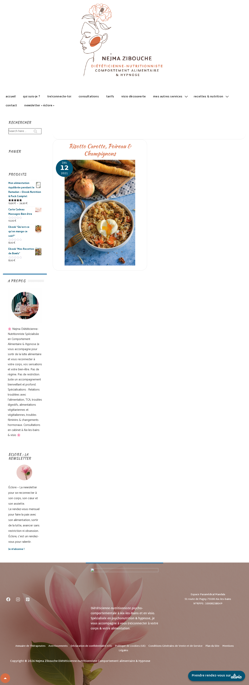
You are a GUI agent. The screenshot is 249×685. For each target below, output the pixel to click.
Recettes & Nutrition (208, 96)
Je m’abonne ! (16, 549)
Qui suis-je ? (31, 96)
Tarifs (110, 96)
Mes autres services (167, 96)
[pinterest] (28, 599)
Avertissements (58, 646)
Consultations (89, 96)
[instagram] (18, 599)
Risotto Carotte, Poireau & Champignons (100, 150)
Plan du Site (212, 646)
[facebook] (8, 599)
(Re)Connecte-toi (59, 96)
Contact (11, 105)
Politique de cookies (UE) (130, 646)
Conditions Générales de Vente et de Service (175, 646)
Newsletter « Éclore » (39, 105)
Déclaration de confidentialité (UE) (91, 646)
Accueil (11, 96)
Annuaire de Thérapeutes (30, 646)
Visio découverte (133, 96)
